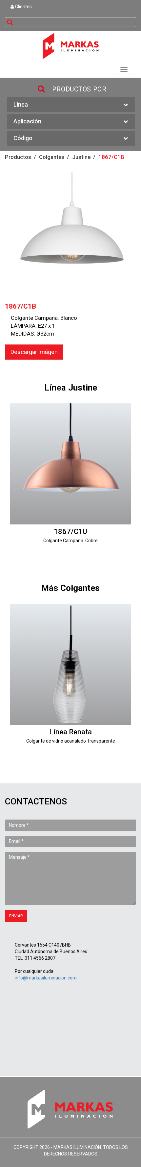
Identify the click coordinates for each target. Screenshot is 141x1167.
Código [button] (22, 138)
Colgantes (51, 157)
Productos (18, 157)
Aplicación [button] (27, 121)
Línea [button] (20, 104)
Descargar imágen (34, 351)
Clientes (23, 6)
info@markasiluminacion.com (46, 977)
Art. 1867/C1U (70, 480)
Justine (81, 157)
